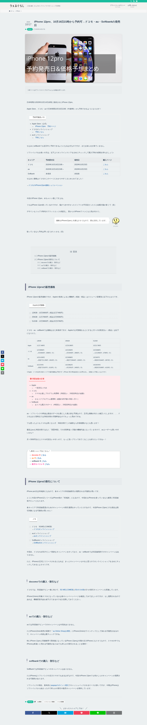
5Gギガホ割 (79, 590)
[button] (33, 713)
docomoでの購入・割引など (50, 262)
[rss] (133, 1)
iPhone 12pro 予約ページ (45, 126)
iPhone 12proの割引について (48, 259)
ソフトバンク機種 (49, 702)
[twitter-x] (131, 1)
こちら (105, 164)
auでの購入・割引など (49, 265)
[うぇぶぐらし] (17, 6)
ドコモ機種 (60, 702)
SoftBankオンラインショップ (45, 543)
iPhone (30, 29)
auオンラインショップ (42, 536)
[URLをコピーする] (114, 713)
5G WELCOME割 (66, 590)
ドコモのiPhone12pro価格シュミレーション (46, 185)
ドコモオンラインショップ (44, 529)
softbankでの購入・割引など (51, 268)
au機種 (39, 702)
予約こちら (39, 132)
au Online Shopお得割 (61, 631)
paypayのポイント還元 (60, 685)
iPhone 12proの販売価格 (46, 256)
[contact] (136, 1)
